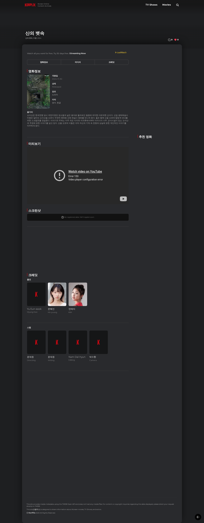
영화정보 (44, 62)
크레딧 (111, 62)
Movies (166, 4)
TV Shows (151, 4)
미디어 (78, 62)
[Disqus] (78, 453)
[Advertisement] (78, 249)
